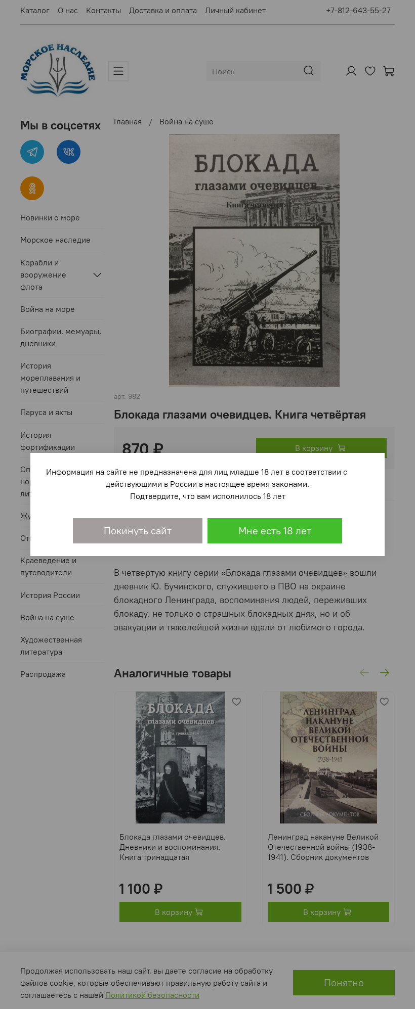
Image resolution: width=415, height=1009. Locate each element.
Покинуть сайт (138, 530)
